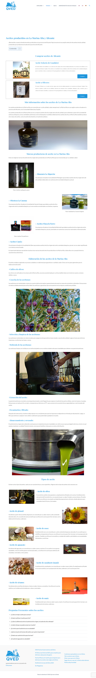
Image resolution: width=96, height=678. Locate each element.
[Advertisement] (48, 22)
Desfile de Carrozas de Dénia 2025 (44, 663)
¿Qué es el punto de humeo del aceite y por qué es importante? (27, 632)
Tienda (48, 5)
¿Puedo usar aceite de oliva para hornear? (22, 635)
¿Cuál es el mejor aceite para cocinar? (21, 614)
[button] (43, 6)
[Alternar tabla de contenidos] (18, 48)
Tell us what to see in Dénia (71, 656)
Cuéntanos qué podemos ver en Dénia (74, 654)
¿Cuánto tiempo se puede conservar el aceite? (23, 625)
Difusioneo (9, 665)
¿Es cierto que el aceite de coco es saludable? (23, 628)
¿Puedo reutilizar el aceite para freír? (21, 618)
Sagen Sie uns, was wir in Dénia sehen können (76, 660)
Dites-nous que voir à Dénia (71, 658)
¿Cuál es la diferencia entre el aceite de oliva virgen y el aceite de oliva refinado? (32, 621)
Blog (55, 5)
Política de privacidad (70, 662)
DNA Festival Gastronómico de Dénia (45, 650)
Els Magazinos (39, 665)
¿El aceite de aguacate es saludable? (20, 639)
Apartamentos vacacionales (67, 5)
